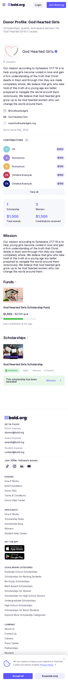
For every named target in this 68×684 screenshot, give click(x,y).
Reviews (9, 652)
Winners (9, 528)
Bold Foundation (13, 485)
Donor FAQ (11, 490)
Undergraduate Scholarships (20, 600)
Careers (9, 638)
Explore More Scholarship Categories (25, 615)
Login (38, 4)
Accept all (18, 676)
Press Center (12, 643)
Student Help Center (16, 533)
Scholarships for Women (18, 591)
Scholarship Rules (14, 519)
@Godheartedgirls (18, 110)
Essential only (50, 676)
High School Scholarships (18, 605)
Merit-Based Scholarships (19, 586)
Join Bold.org (56, 4)
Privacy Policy (46, 664)
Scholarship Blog (14, 523)
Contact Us (11, 633)
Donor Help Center (15, 500)
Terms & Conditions (15, 495)
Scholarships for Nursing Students (23, 576)
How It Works (12, 481)
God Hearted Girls (18, 116)
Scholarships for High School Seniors (25, 595)
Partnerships (11, 648)
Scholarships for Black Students (22, 610)
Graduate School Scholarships (21, 571)
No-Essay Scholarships (17, 581)
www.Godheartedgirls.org (22, 123)
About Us (10, 628)
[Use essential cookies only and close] (64, 658)
